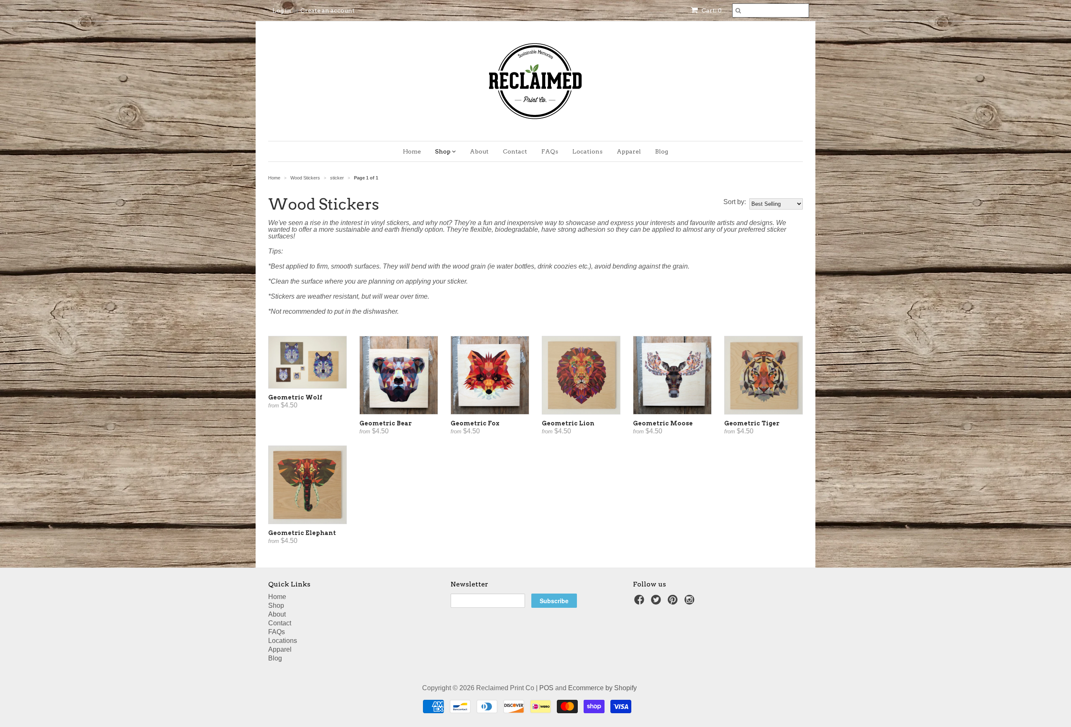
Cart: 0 (711, 10)
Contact (515, 151)
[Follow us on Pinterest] (674, 602)
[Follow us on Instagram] (690, 602)
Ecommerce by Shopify (602, 687)
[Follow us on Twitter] (657, 602)
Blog (661, 151)
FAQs (549, 151)
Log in (281, 10)
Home (412, 151)
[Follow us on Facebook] (640, 602)
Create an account (327, 10)
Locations (587, 151)
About (479, 151)
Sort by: (734, 202)
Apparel (629, 151)
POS (546, 687)
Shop (443, 151)
